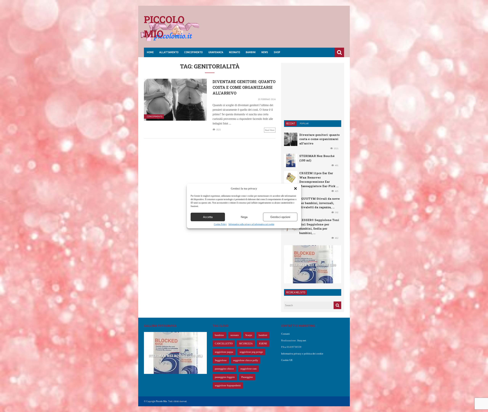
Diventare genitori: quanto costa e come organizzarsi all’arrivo (244, 87)
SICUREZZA (246, 343)
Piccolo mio (164, 26)
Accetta (208, 217)
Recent (290, 123)
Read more (269, 130)
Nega (244, 217)
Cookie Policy (220, 224)
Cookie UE (287, 360)
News (264, 52)
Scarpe (248, 335)
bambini (263, 335)
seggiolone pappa (224, 351)
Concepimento (193, 52)
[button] (295, 188)
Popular (304, 123)
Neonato (234, 52)
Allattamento (168, 52)
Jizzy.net (301, 340)
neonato (234, 335)
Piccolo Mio (161, 401)
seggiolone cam (248, 368)
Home (150, 52)
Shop (277, 52)
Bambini (251, 52)
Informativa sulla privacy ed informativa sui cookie (251, 224)
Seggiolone (221, 360)
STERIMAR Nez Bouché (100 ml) (313, 267)
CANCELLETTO (224, 343)
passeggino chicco (224, 368)
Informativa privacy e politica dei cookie (302, 353)
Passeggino (247, 377)
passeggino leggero (225, 377)
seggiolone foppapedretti (228, 385)
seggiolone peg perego (251, 351)
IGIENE (263, 343)
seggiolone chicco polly (245, 360)
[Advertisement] (274, 29)
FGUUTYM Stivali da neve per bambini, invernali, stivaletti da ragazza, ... (319, 203)
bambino (219, 335)
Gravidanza (215, 52)
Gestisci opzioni (280, 217)
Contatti (285, 333)
